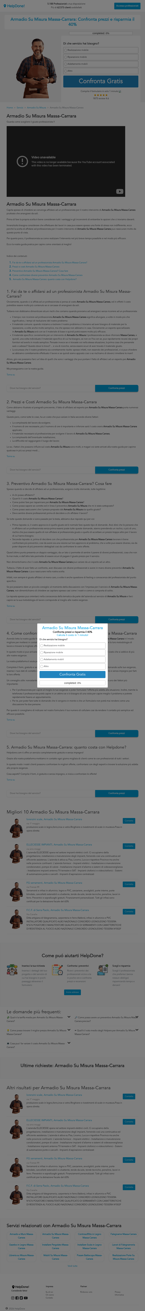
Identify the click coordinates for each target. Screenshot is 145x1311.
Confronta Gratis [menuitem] (72, 674)
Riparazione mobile (53, 652)
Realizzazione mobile (54, 646)
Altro (46, 666)
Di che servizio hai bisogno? (54, 639)
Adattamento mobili (54, 659)
